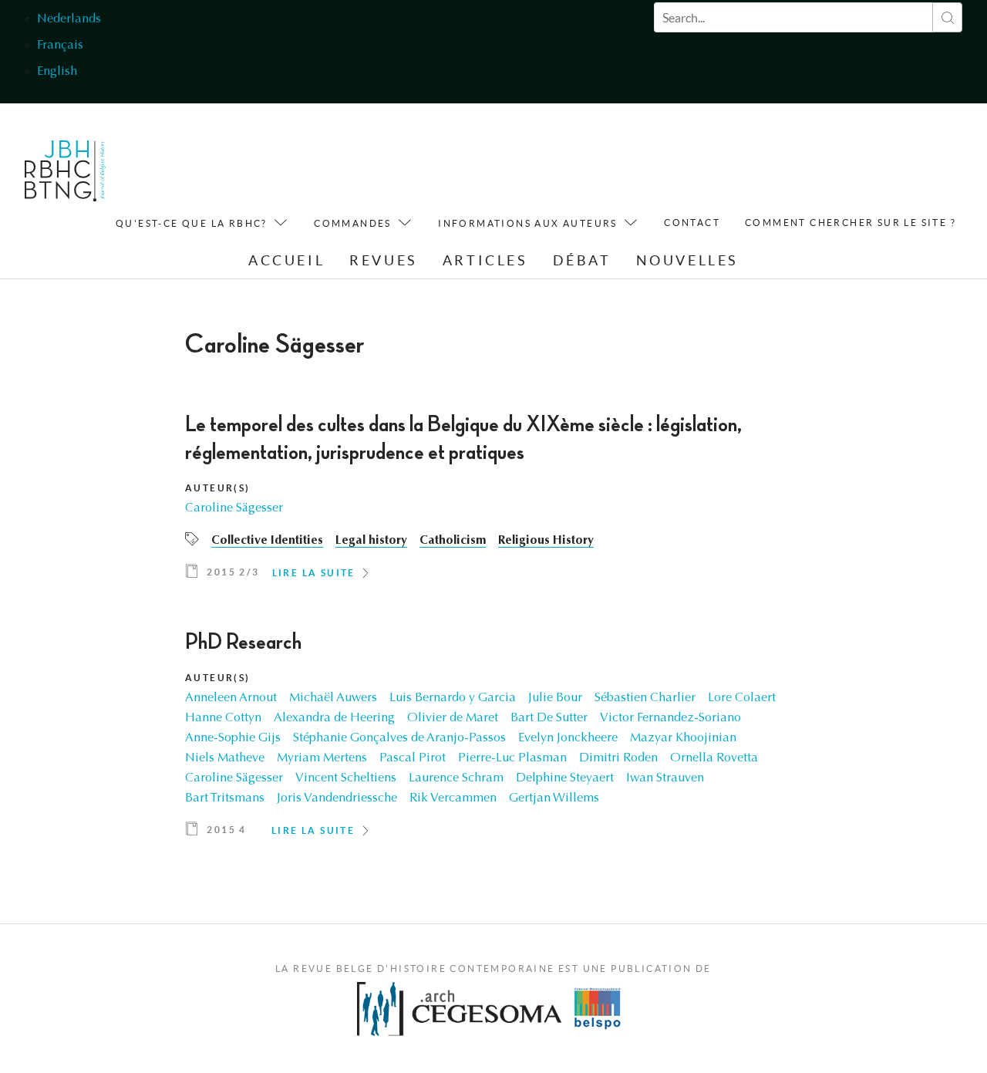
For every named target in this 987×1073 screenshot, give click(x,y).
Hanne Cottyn (223, 718)
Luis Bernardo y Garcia (452, 698)
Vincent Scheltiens (345, 778)
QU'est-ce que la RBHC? (192, 223)
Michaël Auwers (333, 698)
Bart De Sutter (549, 718)
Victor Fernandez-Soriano (670, 718)
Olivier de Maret (452, 718)
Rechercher (947, 17)
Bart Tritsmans (224, 798)
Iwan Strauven (665, 778)
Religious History (546, 541)
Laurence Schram (456, 778)
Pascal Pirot (412, 758)
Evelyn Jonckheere (568, 738)
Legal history (371, 541)
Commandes (353, 223)
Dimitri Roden (618, 758)
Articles (485, 260)
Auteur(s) (218, 488)
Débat (582, 260)
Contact (692, 223)
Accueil (286, 260)
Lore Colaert (742, 698)
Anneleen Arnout (231, 698)
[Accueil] (65, 174)
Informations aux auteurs (528, 223)
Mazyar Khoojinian (683, 738)
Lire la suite (313, 573)
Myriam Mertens (322, 758)
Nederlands (69, 19)
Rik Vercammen (453, 798)
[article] (493, 501)
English (57, 72)
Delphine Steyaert (565, 778)
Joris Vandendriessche (337, 798)
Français (60, 45)
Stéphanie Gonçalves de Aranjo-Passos (399, 738)
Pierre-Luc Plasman (512, 758)
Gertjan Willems (554, 798)
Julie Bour (555, 698)
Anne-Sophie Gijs (233, 738)
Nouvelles (687, 260)
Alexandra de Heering (334, 718)
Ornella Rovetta (714, 758)
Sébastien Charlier (645, 698)
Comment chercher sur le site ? (850, 223)
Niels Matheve (224, 758)
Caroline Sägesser (234, 508)
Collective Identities (267, 541)
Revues (383, 260)
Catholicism (452, 541)
